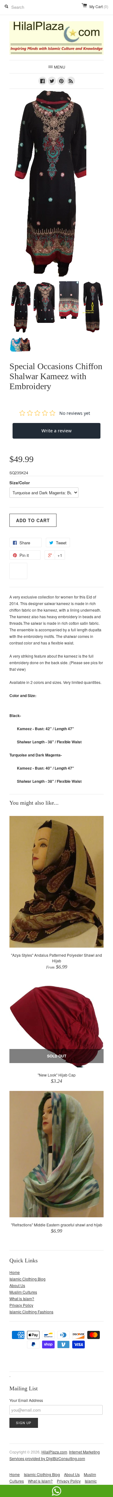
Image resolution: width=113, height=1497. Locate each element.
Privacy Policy (21, 1305)
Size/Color (19, 483)
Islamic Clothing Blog (27, 1278)
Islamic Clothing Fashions (31, 1311)
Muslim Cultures (23, 1292)
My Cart (98, 6)
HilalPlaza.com (54, 1451)
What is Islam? (21, 1298)
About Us (17, 1285)
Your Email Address (26, 1400)
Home (14, 1272)
